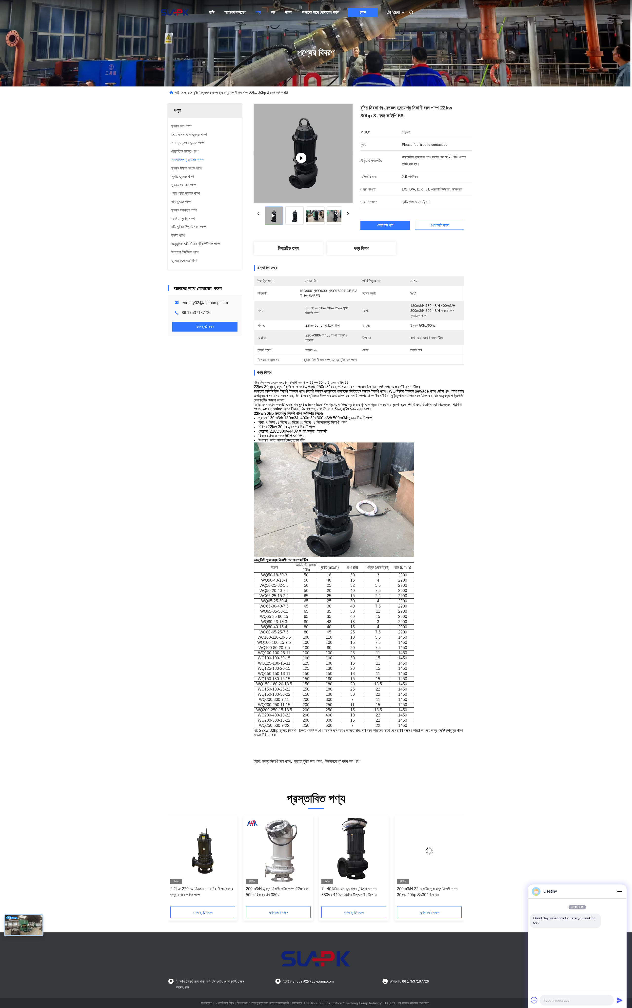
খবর (273, 12)
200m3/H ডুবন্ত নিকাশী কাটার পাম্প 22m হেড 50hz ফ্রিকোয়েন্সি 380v (277, 892)
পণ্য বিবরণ (361, 248)
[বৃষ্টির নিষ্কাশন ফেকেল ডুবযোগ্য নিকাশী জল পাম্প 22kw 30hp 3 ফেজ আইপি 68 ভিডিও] (303, 153)
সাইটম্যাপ (206, 1003)
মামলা (288, 12)
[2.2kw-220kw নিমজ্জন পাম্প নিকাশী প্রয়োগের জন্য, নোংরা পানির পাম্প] (202, 851)
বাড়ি (212, 12)
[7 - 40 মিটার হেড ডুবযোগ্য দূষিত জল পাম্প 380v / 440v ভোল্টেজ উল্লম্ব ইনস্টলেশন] (353, 851)
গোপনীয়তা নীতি (225, 1003)
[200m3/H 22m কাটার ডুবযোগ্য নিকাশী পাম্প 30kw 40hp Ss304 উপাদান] (429, 851)
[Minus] (620, 891)
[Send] (620, 1000)
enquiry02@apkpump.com (205, 303)
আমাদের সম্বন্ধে (234, 12)
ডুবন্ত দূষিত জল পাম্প (308, 761)
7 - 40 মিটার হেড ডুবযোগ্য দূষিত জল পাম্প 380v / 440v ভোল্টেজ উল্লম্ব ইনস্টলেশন (349, 892)
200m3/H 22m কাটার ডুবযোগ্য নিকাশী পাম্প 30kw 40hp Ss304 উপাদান (427, 892)
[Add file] (534, 1000)
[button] (177, 862)
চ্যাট (363, 12)
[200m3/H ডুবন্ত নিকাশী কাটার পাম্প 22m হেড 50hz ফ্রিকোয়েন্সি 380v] (278, 851)
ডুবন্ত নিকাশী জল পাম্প (276, 761)
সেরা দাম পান (385, 225)
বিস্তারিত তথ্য (288, 248)
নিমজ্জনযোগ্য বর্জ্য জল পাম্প (342, 761)
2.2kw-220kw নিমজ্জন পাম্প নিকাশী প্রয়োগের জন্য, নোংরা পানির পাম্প (201, 892)
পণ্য (258, 12)
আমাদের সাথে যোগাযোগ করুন (320, 12)
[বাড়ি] (175, 12)
